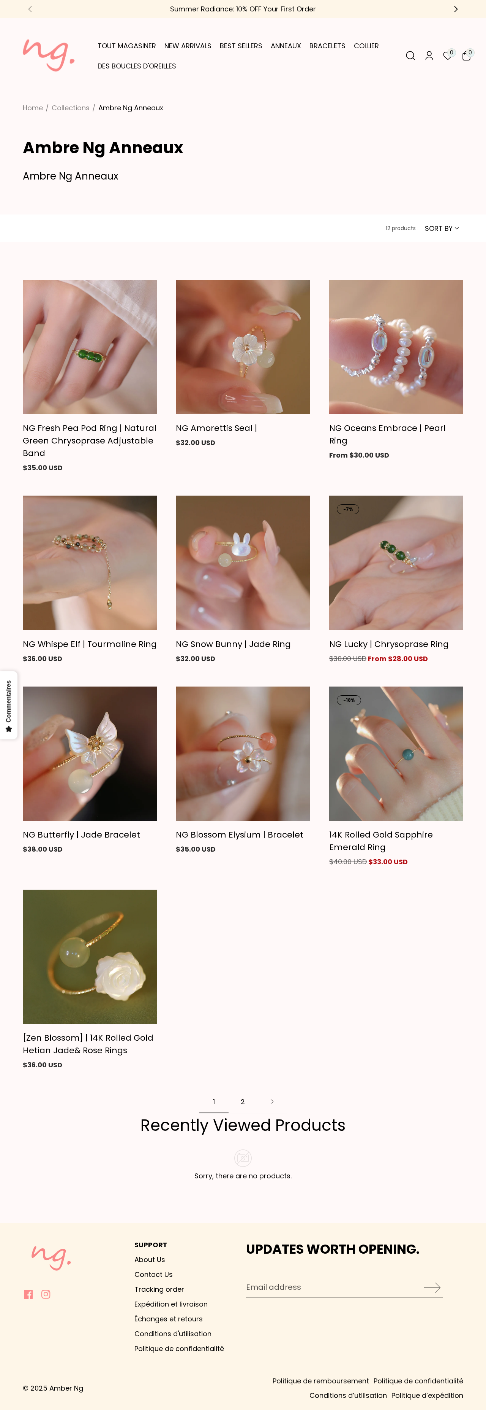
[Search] (410, 55)
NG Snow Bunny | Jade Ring (233, 644)
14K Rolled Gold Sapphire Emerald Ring (381, 841)
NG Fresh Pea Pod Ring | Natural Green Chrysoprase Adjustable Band (89, 440)
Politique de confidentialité (418, 1381)
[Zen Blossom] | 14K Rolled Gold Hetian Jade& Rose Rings (88, 1044)
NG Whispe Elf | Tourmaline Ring (90, 644)
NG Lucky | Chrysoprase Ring (389, 644)
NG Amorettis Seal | (216, 428)
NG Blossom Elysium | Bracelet (239, 835)
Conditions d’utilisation (348, 1395)
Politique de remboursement (321, 1381)
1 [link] (214, 1101)
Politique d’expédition (427, 1395)
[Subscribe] (430, 1288)
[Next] (272, 1105)
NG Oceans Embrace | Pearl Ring (387, 434)
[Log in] (429, 55)
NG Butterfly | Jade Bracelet (81, 835)
